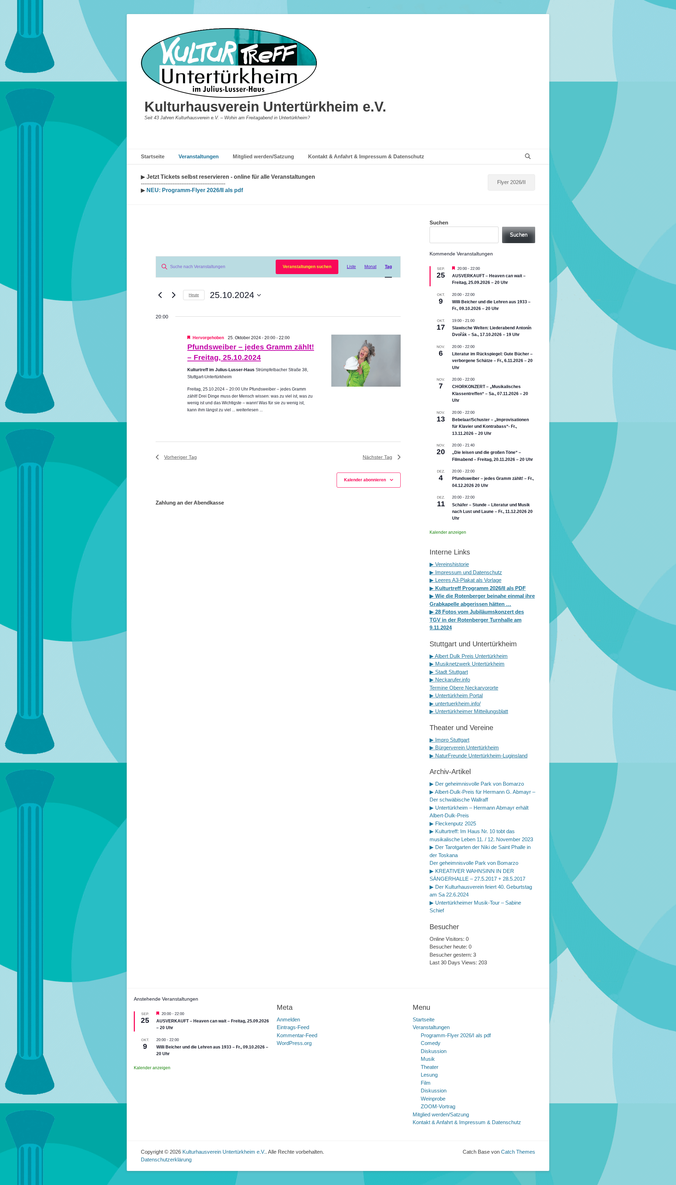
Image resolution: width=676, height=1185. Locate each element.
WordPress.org (294, 1043)
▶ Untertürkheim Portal (456, 695)
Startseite (152, 156)
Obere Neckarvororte (473, 688)
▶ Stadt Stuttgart (449, 672)
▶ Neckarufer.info (450, 680)
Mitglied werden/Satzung (263, 156)
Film (426, 1083)
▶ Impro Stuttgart (449, 740)
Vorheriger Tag (180, 457)
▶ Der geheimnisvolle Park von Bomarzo (477, 784)
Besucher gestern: (451, 955)
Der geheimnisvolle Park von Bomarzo (474, 863)
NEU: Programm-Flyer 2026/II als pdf (194, 190)
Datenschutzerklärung (166, 1159)
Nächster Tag (377, 457)
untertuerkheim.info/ (458, 703)
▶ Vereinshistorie (449, 564)
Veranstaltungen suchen (307, 266)
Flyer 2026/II (511, 182)
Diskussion (433, 1051)
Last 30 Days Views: (454, 962)
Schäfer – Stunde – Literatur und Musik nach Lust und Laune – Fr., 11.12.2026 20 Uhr (492, 511)
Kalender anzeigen (448, 532)
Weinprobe (433, 1099)
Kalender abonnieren (365, 479)
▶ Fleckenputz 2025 (453, 823)
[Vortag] (160, 295)
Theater (429, 1067)
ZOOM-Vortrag (438, 1106)
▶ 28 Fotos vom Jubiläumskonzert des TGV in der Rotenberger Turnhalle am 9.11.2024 (477, 619)
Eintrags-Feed (293, 1027)
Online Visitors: (448, 939)
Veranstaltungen (199, 156)
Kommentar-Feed (297, 1035)
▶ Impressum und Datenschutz (466, 572)
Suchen (439, 223)
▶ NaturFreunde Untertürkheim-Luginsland (478, 756)
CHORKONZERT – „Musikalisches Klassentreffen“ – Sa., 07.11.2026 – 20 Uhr (490, 393)
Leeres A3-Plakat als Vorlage (467, 580)
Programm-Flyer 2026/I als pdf (456, 1035)
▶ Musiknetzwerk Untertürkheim (467, 664)
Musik (428, 1059)
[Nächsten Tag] (173, 295)
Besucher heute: (449, 947)
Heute (194, 295)
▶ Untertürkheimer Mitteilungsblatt (469, 711)
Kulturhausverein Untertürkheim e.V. (265, 106)
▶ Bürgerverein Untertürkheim (464, 747)
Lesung (429, 1075)
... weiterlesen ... (247, 409)
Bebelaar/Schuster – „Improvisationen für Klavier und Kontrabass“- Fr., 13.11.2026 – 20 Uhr (490, 426)
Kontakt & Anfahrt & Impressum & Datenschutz (366, 156)
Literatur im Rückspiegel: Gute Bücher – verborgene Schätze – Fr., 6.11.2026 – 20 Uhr (492, 360)
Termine (439, 688)
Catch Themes (518, 1152)
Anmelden (288, 1019)
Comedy (430, 1043)
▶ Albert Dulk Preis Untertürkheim (469, 656)
